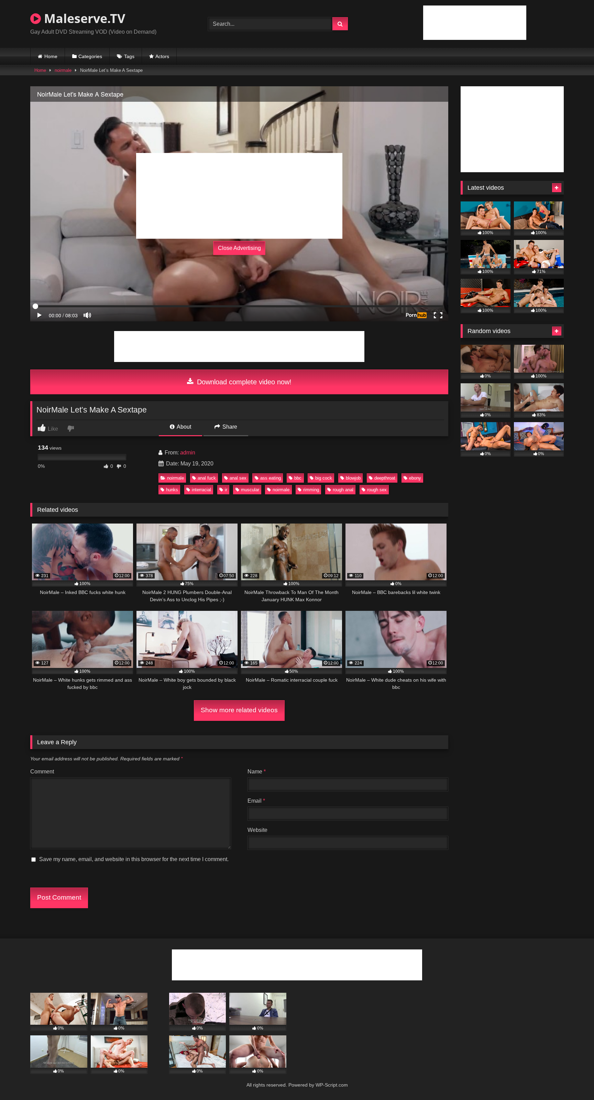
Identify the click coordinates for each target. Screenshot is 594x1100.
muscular (250, 489)
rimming (311, 489)
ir (226, 489)
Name (257, 771)
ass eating (270, 478)
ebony (415, 478)
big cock (323, 478)
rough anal (343, 489)
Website (257, 830)
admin (187, 452)
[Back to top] (572, 1079)
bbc (297, 478)
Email (256, 801)
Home (50, 56)
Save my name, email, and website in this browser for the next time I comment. (134, 859)
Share (229, 427)
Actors (162, 56)
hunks (172, 489)
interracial (201, 489)
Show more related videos (239, 710)
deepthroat (384, 478)
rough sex (377, 489)
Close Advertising (239, 248)
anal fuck (207, 478)
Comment (42, 771)
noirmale (63, 70)
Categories (90, 56)
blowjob (353, 478)
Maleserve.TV (83, 18)
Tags (129, 56)
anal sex (238, 478)
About (183, 427)
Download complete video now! (243, 382)
